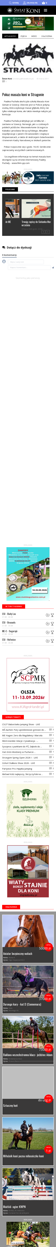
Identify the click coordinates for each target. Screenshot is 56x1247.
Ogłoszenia (46, 36)
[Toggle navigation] (45, 10)
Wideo (34, 36)
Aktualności (10, 36)
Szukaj (15, 3)
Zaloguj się (32, 3)
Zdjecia (23, 36)
